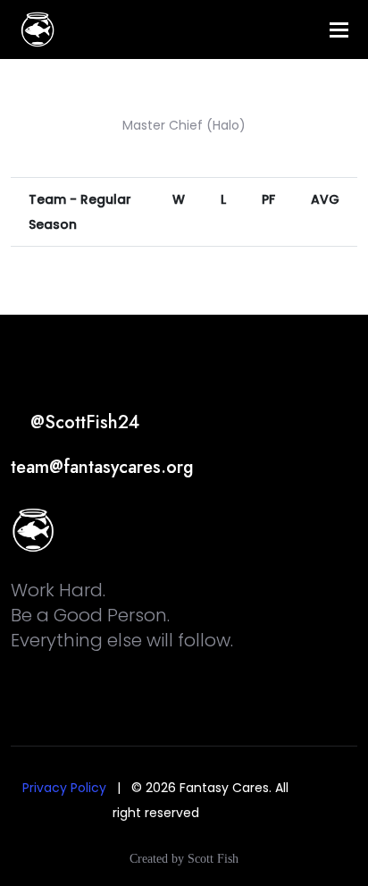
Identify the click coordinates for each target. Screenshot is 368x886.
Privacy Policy (64, 788)
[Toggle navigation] (339, 30)
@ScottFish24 (82, 422)
